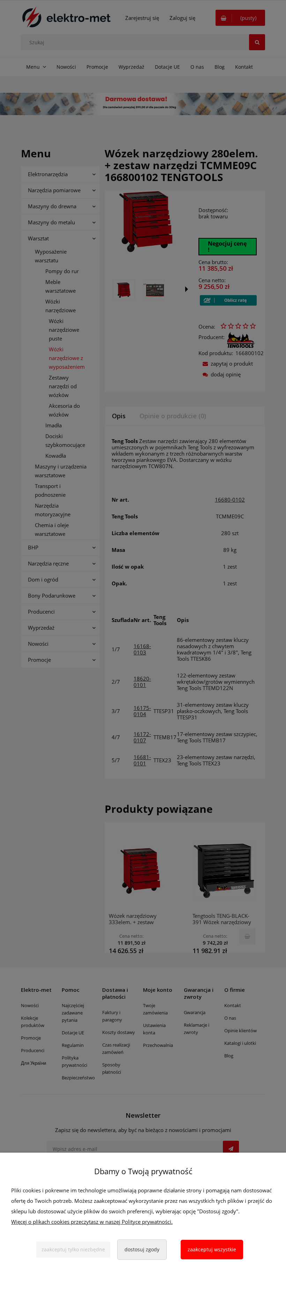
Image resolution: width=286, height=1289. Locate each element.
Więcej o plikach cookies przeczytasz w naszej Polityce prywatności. (92, 1221)
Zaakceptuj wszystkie (212, 1249)
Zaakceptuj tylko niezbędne (73, 1249)
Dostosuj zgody (142, 1249)
